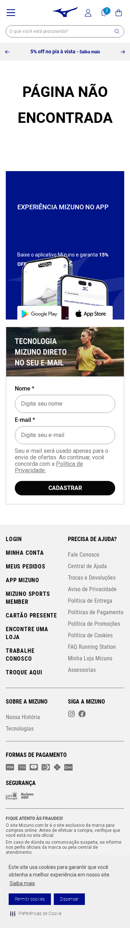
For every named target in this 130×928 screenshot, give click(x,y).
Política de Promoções (94, 623)
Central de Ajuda (87, 566)
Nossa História (23, 717)
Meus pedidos (26, 566)
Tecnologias (20, 728)
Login (14, 539)
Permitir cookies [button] (30, 899)
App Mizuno (22, 580)
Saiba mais (22, 883)
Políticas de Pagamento (96, 612)
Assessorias (82, 669)
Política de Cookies (90, 635)
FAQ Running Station (92, 646)
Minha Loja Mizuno (90, 658)
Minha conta (25, 552)
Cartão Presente (31, 615)
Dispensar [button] (69, 899)
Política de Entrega (90, 600)
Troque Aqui (24, 672)
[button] (36, 913)
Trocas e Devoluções (92, 577)
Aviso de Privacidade (92, 589)
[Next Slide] (122, 52)
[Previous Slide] (7, 52)
